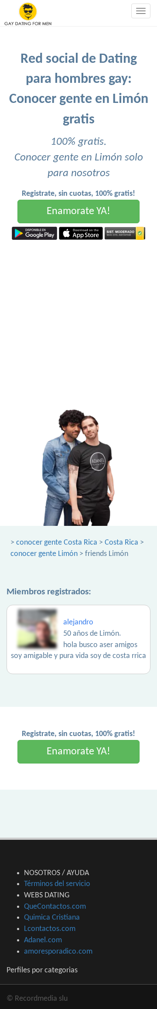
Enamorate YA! (78, 211)
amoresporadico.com (58, 952)
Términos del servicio (57, 884)
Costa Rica (121, 543)
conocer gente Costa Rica (56, 543)
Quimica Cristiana (52, 918)
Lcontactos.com (49, 929)
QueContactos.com (55, 907)
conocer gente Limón (44, 554)
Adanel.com (43, 940)
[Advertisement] (78, 322)
